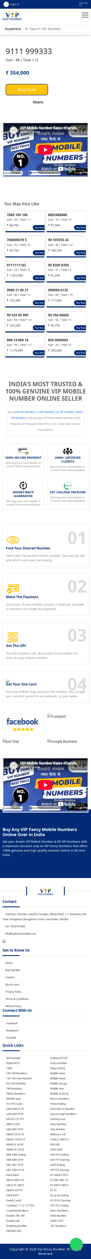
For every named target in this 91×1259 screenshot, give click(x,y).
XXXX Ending (57, 1165)
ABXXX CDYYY (14, 1190)
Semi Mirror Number (62, 1109)
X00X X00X (56, 1149)
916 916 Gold (14, 1104)
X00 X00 (55, 1144)
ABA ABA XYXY (14, 1129)
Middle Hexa (57, 1073)
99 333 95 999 (17, 315)
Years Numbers (59, 1210)
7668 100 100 (17, 215)
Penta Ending (58, 1104)
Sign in (14, 4)
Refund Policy (13, 1006)
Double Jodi (12, 1221)
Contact (10, 977)
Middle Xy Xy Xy (59, 1093)
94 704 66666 (58, 315)
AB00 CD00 (13, 1124)
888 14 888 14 (17, 340)
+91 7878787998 (14, 926)
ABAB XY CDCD (15, 1149)
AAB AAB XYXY (14, 1114)
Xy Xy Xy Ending (59, 1195)
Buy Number (13, 970)
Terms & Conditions (17, 999)
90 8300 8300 (58, 265)
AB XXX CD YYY (15, 1119)
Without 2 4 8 (58, 1134)
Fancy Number (58, 1063)
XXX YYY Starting (60, 1160)
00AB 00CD (13, 1063)
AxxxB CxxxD (13, 1200)
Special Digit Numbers (63, 1114)
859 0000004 (58, 340)
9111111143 (16, 265)
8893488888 (57, 215)
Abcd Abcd (12, 1175)
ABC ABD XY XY (15, 1170)
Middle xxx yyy (58, 1083)
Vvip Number (57, 1129)
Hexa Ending (57, 1068)
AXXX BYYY (12, 1195)
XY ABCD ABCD (59, 1185)
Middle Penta (58, 1078)
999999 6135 (58, 290)
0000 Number (58, 1215)
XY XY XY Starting (60, 1200)
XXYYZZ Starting (59, 1170)
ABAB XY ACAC (15, 1144)
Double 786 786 (15, 1215)
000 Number (13, 1058)
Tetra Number (58, 1124)
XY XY (53, 1190)
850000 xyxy (13, 1099)
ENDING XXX (13, 1231)
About (9, 963)
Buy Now (27, 89)
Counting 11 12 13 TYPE (20, 1205)
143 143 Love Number (19, 1078)
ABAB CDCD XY (15, 1134)
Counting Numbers (17, 1210)
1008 (9, 1068)
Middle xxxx (57, 1088)
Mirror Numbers (59, 1099)
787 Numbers (58, 1226)
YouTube (11, 1037)
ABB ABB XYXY (14, 1160)
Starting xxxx (57, 1119)
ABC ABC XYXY (14, 1165)
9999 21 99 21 (17, 290)
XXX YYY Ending (59, 1154)
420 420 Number (16, 1083)
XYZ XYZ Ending (59, 1205)
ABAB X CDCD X (15, 1139)
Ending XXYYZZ (59, 1058)
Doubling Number (16, 1226)
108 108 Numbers (16, 1073)
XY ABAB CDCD (59, 1175)
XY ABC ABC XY (59, 1180)
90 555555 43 (58, 240)
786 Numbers (14, 1088)
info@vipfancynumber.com (20, 933)
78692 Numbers (15, 1093)
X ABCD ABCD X (59, 1139)
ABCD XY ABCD (15, 1185)
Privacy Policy (13, 992)
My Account (12, 984)
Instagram (12, 1030)
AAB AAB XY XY (15, 1109)
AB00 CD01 (57, 1221)
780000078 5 (17, 240)
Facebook (11, 1023)
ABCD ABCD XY (15, 1180)
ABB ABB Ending (16, 1154)
